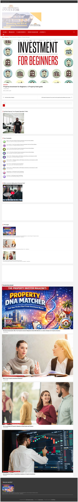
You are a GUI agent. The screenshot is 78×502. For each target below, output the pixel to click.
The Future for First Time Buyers (17, 163)
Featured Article (6, 423)
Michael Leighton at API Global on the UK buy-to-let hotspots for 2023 (24, 156)
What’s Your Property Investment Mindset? (9, 248)
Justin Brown (9, 171)
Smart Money (12, 423)
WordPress (53, 499)
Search (4, 105)
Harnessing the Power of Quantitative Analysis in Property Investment (19, 474)
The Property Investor (29, 499)
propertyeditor (6, 88)
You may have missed (8, 285)
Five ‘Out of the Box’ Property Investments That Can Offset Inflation (22, 140)
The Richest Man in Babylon (9, 97)
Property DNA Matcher (33, 32)
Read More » (27, 249)
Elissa (8, 140)
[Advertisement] (34, 212)
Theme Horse (40, 499)
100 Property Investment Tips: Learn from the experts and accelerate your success (55, 97)
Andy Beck (5, 475)
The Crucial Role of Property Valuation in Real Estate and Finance (12, 260)
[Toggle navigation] (3, 34)
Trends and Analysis (19, 423)
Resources (5, 84)
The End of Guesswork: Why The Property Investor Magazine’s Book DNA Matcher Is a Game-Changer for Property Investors (31, 330)
